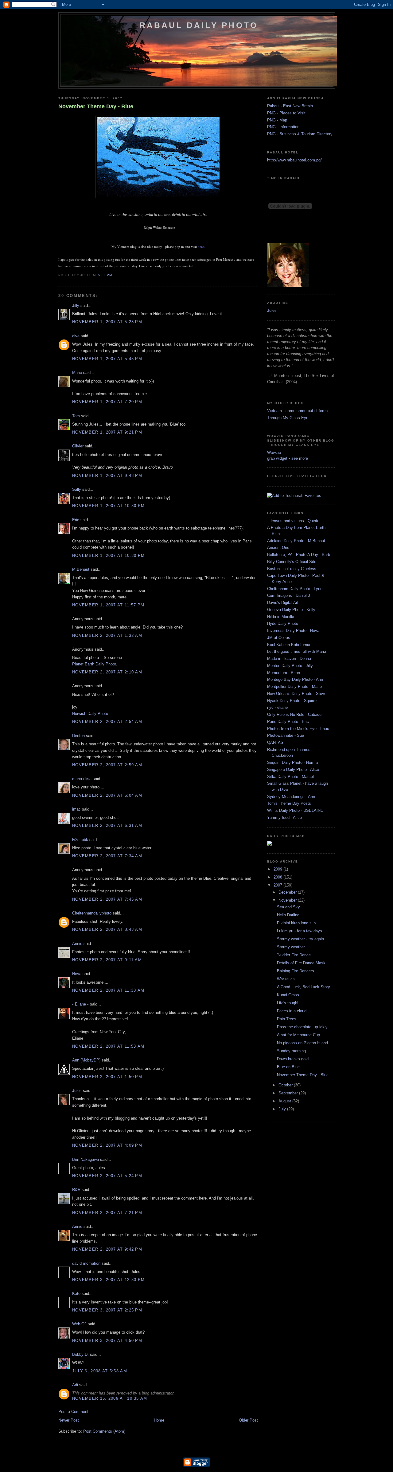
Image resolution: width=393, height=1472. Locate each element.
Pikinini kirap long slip (296, 923)
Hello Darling (288, 915)
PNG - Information (283, 127)
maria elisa (81, 778)
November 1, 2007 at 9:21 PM (107, 432)
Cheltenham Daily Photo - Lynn (294, 588)
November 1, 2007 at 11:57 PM (108, 605)
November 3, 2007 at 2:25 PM (107, 1310)
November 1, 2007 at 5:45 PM (107, 358)
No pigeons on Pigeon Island (302, 1043)
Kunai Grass (288, 995)
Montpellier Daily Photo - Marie (294, 686)
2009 (278, 869)
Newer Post (68, 1420)
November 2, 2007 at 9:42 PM (107, 1249)
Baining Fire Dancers (295, 971)
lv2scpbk (80, 839)
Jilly (75, 305)
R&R (76, 1189)
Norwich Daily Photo (90, 713)
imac (76, 809)
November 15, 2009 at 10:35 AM (109, 1398)
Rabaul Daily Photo (198, 25)
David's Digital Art (282, 602)
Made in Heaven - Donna (289, 658)
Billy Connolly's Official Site (291, 561)
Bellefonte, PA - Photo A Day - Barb (298, 554)
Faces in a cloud (291, 1011)
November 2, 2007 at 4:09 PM (107, 1145)
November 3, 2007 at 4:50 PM (107, 1340)
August (285, 1101)
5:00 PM (105, 275)
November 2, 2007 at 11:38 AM (108, 990)
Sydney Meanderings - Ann (291, 796)
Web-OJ (79, 1324)
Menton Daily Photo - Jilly (290, 665)
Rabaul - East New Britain (290, 106)
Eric (75, 520)
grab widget (277, 458)
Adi (75, 1385)
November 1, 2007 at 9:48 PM (107, 475)
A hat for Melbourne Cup (298, 1035)
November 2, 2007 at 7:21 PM (107, 1212)
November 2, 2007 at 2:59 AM (107, 765)
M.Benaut (80, 569)
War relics (286, 979)
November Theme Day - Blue (95, 106)
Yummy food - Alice (284, 817)
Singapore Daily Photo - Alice (293, 769)
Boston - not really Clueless (291, 568)
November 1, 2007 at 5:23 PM (107, 321)
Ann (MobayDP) (86, 1060)
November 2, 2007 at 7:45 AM (107, 899)
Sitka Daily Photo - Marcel (290, 776)
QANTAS (275, 742)
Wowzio (274, 452)
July (282, 1109)
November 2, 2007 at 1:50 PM (107, 1076)
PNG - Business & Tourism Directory (300, 134)
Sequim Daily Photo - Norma (292, 762)
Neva (76, 973)
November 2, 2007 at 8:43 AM (107, 929)
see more (299, 458)
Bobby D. (80, 1354)
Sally (76, 489)
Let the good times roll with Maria (296, 651)
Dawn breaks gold (293, 1059)
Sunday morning (291, 1051)
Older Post (248, 1420)
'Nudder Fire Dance (294, 955)
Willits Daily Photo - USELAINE (295, 810)
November (288, 900)
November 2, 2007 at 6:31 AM (107, 825)
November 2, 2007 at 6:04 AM (107, 795)
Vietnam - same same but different (298, 410)
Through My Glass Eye (287, 417)
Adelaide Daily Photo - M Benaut (296, 540)
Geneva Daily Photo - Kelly (291, 609)
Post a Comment (73, 1411)
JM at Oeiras (278, 637)
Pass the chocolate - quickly (302, 1027)
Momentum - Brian (283, 672)
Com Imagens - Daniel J (288, 595)
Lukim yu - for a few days (299, 931)
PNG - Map (277, 120)
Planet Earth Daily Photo (94, 664)
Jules (77, 1090)
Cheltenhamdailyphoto (91, 913)
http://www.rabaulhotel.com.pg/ (294, 160)
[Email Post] (114, 275)
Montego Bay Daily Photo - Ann (295, 679)
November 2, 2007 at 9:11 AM (107, 960)
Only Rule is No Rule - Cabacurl (295, 714)
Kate (76, 1293)
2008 (278, 877)
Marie (77, 372)
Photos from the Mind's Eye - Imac (298, 728)
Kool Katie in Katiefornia (288, 644)
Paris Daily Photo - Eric (288, 721)
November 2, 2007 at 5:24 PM (107, 1175)
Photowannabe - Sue (285, 735)
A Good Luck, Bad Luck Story (303, 987)
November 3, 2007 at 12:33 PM (108, 1279)
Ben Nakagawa (85, 1159)
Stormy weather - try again (300, 939)
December (288, 892)
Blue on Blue (288, 1067)
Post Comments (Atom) (104, 1431)
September (288, 1093)
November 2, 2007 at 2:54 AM (107, 721)
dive (76, 336)
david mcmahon (86, 1263)
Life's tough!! (288, 1003)
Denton (78, 735)
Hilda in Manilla (280, 616)
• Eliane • (80, 1004)
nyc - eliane (277, 707)
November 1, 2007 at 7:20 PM (107, 401)
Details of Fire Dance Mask (301, 963)
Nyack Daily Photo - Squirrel (292, 700)
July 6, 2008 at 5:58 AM (99, 1371)
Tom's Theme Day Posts (289, 803)
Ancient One (278, 547)
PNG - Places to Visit (286, 113)
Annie (77, 943)
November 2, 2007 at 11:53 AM (108, 1046)
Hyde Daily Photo (282, 623)
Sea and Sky (288, 907)
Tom (76, 416)
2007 (278, 885)
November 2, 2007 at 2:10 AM (107, 672)
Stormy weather (291, 947)
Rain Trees (286, 1019)
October (286, 1085)
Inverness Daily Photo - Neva (293, 630)
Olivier (78, 446)
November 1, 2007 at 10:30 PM (108, 505)
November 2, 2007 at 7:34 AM (107, 856)
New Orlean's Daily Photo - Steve (296, 693)
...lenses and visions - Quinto (293, 520)
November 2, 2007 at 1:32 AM (107, 635)
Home (159, 1420)
